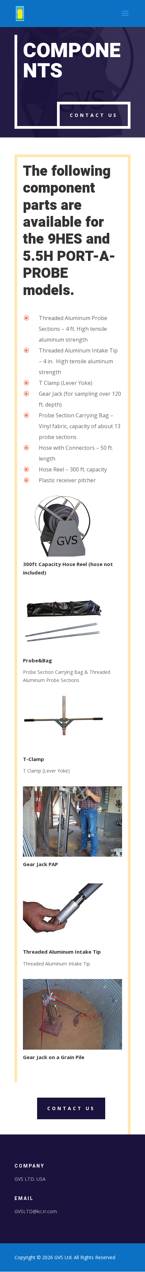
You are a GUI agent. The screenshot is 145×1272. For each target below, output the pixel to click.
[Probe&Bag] (63, 651)
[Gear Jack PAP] (72, 855)
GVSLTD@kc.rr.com (35, 1211)
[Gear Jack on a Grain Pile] (72, 1048)
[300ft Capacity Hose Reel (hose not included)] (63, 555)
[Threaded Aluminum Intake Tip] (63, 942)
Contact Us (94, 115)
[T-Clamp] (63, 750)
